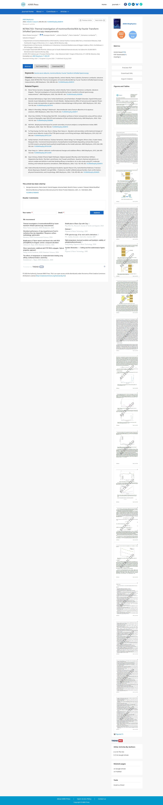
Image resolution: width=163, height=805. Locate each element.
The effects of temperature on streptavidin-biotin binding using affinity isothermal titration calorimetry (43, 256)
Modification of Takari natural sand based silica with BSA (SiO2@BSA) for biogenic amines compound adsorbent (41, 241)
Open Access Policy (84, 799)
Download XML (127, 73)
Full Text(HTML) (41, 66)
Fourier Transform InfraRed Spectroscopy (75, 73)
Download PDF (57, 66)
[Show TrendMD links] (104, 266)
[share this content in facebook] (125, 4)
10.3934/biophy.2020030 (74, 94)
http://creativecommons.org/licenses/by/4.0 (50, 276)
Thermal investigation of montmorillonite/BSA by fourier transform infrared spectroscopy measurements (41, 224)
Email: (61, 213)
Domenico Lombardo (88, 35)
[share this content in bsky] (137, 4)
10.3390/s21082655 (32, 192)
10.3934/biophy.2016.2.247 (42, 135)
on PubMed (117, 772)
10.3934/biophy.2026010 (60, 127)
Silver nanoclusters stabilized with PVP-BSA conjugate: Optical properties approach (43, 249)
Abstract (28, 66)
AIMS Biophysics (28, 19)
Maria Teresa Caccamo (30, 35)
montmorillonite (55, 73)
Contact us (102, 799)
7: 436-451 (41, 56)
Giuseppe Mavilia (49, 35)
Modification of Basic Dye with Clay (76, 223)
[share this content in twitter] (129, 4)
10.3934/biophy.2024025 (91, 172)
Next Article (98, 20)
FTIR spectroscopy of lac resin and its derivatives (81, 234)
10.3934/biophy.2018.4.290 (42, 146)
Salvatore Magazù (29, 38)
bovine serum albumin (41, 73)
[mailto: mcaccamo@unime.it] (42, 34)
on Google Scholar (120, 769)
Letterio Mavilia (62, 35)
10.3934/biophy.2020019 (55, 22)
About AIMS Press (63, 799)
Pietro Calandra (74, 35)
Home (104, 4)
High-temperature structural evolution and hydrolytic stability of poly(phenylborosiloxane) (85, 241)
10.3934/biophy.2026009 (45, 120)
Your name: (27, 213)
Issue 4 (35, 22)
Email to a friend (119, 785)
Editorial (67, 229)
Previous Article (87, 20)
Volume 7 (30, 22)
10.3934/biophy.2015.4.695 (42, 153)
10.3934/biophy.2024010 (94, 164)
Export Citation (127, 79)
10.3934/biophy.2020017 (70, 112)
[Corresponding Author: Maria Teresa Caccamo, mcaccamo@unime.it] (40, 34)
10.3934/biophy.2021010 (45, 105)
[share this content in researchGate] (140, 4)
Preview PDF (127, 67)
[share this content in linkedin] (133, 4)
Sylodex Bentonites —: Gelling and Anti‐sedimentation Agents (85, 248)
